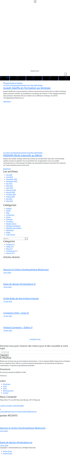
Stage (8, 232)
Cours (5, 386)
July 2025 (9, 184)
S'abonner (4, 355)
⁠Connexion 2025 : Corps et (16, 313)
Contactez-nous (35, 339)
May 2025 (9, 186)
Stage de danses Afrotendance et (19, 284)
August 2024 (10, 197)
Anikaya (9, 208)
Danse (8, 217)
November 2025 (11, 181)
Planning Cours (8, 391)
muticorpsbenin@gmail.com (27, 412)
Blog (7, 213)
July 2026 (9, 175)
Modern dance (11, 224)
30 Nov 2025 (7, 331)
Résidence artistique (13, 226)
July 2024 (9, 199)
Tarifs (5, 388)
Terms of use (7, 451)
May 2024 (9, 201)
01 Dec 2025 (7, 302)
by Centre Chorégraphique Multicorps (16, 85)
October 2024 (11, 194)
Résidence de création (13, 228)
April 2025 (9, 188)
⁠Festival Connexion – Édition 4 (17, 327)
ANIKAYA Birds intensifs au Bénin (22, 155)
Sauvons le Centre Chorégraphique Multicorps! (26, 269)
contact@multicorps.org (8, 412)
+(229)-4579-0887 (18, 406)
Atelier (40, 85)
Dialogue (9, 219)
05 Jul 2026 (7, 273)
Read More (7, 102)
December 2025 (11, 179)
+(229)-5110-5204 (6, 406)
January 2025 (10, 192)
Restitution (10, 230)
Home (8, 77)
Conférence (10, 215)
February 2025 (11, 190)
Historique (6, 384)
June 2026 (9, 177)
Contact (5, 393)
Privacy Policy (7, 453)
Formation (9, 222)
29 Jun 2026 (7, 287)
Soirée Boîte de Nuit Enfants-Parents (21, 298)
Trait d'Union (10, 235)
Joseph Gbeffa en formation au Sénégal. (27, 88)
